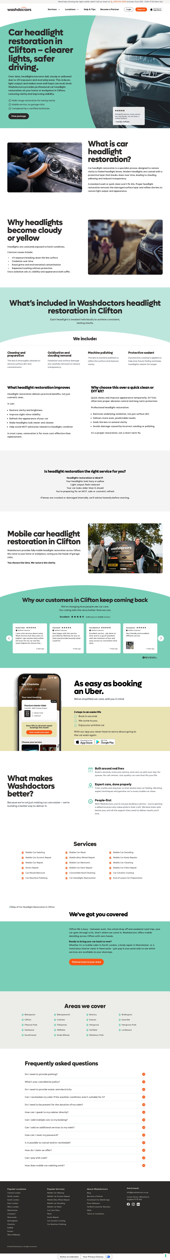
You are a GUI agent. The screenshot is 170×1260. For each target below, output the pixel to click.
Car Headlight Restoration (82, 878)
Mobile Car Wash (77, 852)
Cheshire (11, 1224)
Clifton (28, 1019)
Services (52, 9)
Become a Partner (109, 9)
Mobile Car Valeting (35, 852)
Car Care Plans (53, 1210)
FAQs (89, 1210)
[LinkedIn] (138, 1204)
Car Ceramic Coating (123, 873)
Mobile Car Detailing (123, 852)
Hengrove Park (129, 1025)
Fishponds (62, 1025)
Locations (70, 9)
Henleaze (29, 1030)
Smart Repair (32, 868)
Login (128, 9)
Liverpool (11, 1214)
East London (12, 1203)
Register (141, 9)
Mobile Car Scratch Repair (38, 857)
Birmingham (12, 1221)
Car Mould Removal (35, 873)
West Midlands (13, 1235)
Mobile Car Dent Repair (80, 868)
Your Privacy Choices (93, 1257)
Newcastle (12, 1217)
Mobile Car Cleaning (123, 862)
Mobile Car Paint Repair (125, 868)
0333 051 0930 (119, 2)
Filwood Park (31, 1025)
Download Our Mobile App (98, 1200)
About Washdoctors (97, 1189)
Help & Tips (89, 9)
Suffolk (10, 1228)
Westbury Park (96, 1035)
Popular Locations (16, 1189)
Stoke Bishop (63, 1035)
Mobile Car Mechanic (79, 862)
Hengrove (94, 1025)
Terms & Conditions (95, 1214)
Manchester (12, 1210)
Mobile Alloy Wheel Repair (82, 857)
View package (18, 116)
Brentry (93, 1014)
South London (13, 1200)
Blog (89, 1193)
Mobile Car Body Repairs (125, 857)
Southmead (30, 1035)
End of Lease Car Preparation (127, 878)
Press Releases (93, 1203)
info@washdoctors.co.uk (137, 1192)
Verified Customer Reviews (98, 1207)
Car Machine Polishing (36, 878)
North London (13, 1196)
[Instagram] (133, 1204)
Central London (14, 1193)
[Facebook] (128, 1204)
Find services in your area (86, 962)
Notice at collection (69, 1257)
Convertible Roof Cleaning (82, 873)
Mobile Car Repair (34, 862)
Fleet (49, 1214)
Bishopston (30, 1014)
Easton (92, 1019)
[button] (9, 638)
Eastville (126, 1019)
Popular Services (55, 1189)
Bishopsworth (63, 1014)
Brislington (127, 1014)
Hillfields (61, 1030)
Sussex (10, 1231)
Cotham (61, 1019)
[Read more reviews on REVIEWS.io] (149, 657)
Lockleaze (127, 1030)
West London (13, 1207)
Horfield (93, 1030)
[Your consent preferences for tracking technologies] (165, 1255)
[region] (85, 638)
